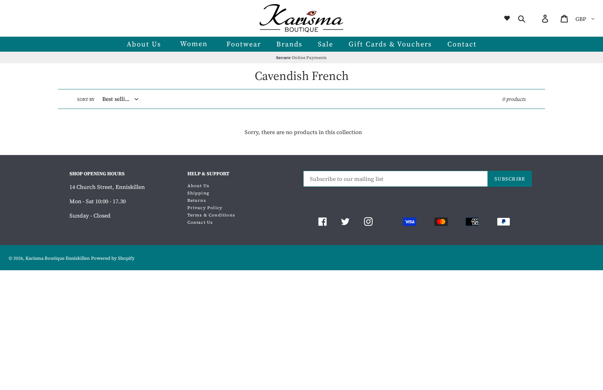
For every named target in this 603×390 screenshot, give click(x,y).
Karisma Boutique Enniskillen (57, 258)
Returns (196, 200)
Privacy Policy (205, 208)
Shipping (198, 193)
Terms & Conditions (211, 215)
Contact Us (200, 222)
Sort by (86, 99)
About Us (198, 186)
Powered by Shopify (113, 258)
